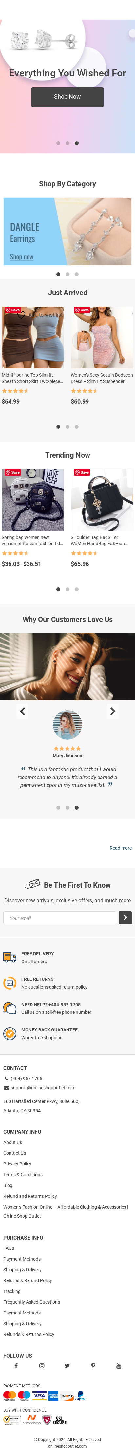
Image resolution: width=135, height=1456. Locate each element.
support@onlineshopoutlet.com (42, 1087)
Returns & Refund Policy (27, 1280)
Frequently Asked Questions (31, 1302)
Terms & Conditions (23, 1174)
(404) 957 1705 (26, 1078)
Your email (20, 918)
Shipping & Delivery (22, 1269)
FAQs (8, 1248)
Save (15, 309)
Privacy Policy (17, 1163)
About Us (12, 1142)
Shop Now (67, 96)
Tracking (12, 1291)
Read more (121, 848)
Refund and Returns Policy (30, 1196)
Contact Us (14, 1153)
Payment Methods (22, 1259)
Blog (7, 1185)
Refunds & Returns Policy (28, 1334)
